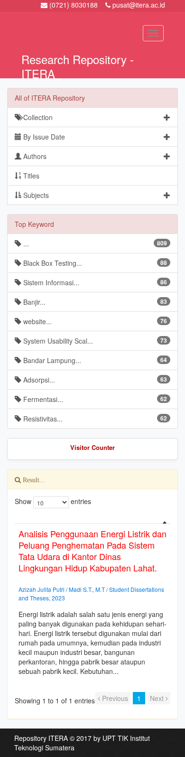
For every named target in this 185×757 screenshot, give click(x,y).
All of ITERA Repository (50, 98)
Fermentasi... (94, 399)
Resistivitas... (94, 418)
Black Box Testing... (94, 263)
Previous (114, 698)
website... (94, 321)
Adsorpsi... (94, 379)
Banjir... (94, 302)
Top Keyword (34, 224)
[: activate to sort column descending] (92, 520)
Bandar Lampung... (94, 360)
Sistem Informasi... (94, 282)
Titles (30, 175)
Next (158, 698)
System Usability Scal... (94, 341)
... (94, 243)
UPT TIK (115, 738)
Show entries (51, 501)
